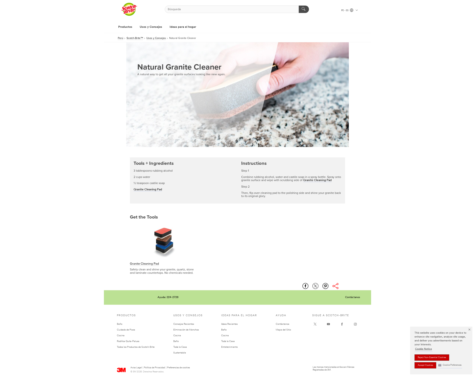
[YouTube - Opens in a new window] (328, 324)
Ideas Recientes (229, 324)
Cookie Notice (423, 349)
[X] (315, 324)
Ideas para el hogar (183, 27)
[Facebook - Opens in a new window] (342, 324)
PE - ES (345, 10)
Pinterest (325, 286)
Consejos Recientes (183, 324)
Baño (119, 324)
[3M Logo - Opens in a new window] (129, 9)
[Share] (335, 286)
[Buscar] (304, 9)
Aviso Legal (136, 368)
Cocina (121, 335)
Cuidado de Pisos (126, 330)
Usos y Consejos (151, 27)
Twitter (315, 286)
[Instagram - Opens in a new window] (355, 324)
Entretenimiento (229, 347)
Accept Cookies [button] (425, 365)
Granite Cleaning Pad (148, 189)
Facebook (305, 286)
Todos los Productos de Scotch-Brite (136, 347)
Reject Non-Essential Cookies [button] (432, 357)
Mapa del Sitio (283, 330)
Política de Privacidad (154, 368)
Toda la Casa (180, 347)
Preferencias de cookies (178, 368)
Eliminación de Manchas (186, 330)
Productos (125, 27)
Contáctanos (352, 297)
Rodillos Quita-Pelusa (128, 341)
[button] (450, 365)
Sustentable (179, 353)
